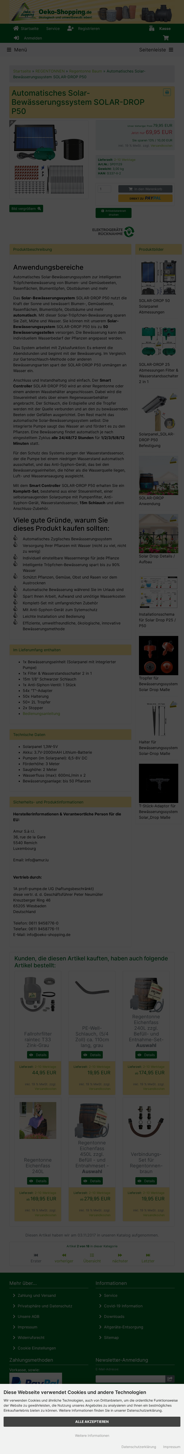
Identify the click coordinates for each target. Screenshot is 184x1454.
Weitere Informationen (92, 1435)
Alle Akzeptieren (92, 1422)
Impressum (171, 1447)
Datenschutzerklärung (138, 1447)
